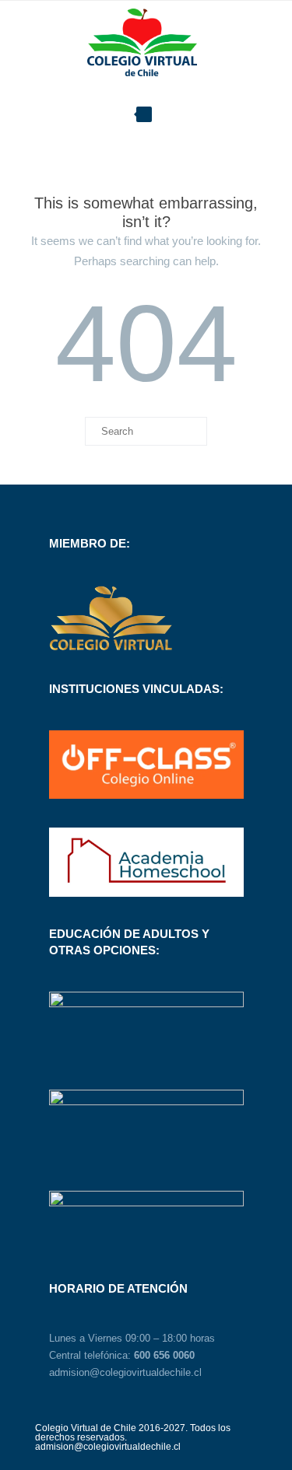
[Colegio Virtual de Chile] (146, 43)
